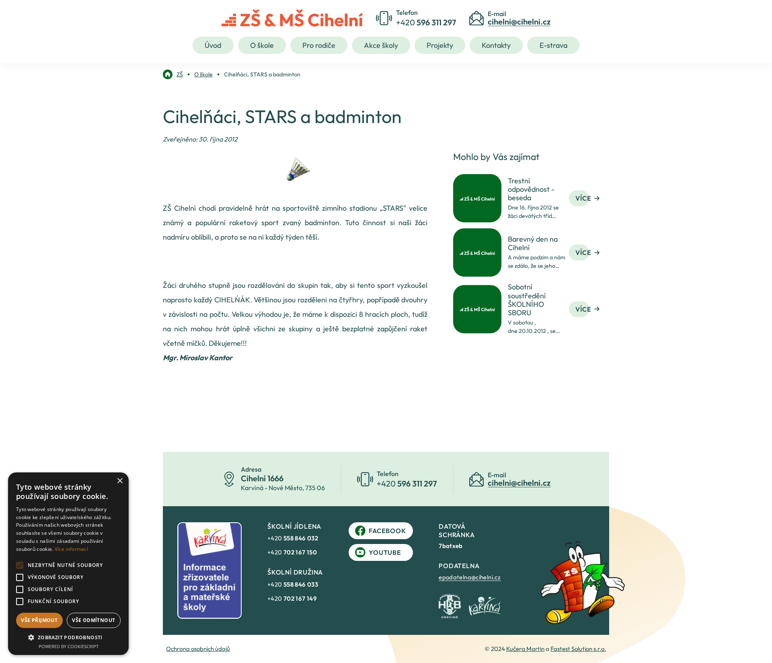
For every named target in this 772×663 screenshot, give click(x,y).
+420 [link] (292, 538)
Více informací (71, 549)
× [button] (120, 481)
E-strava (553, 45)
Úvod (213, 45)
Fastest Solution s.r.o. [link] (578, 649)
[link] (173, 74)
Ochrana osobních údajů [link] (198, 649)
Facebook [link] (387, 531)
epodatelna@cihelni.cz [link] (470, 577)
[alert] (68, 563)
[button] (68, 637)
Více (583, 198)
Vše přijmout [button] (39, 620)
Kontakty (496, 45)
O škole (262, 45)
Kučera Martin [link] (525, 649)
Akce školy (381, 45)
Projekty (440, 45)
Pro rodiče (318, 45)
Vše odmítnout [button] (93, 620)
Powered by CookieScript (69, 646)
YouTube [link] (385, 552)
